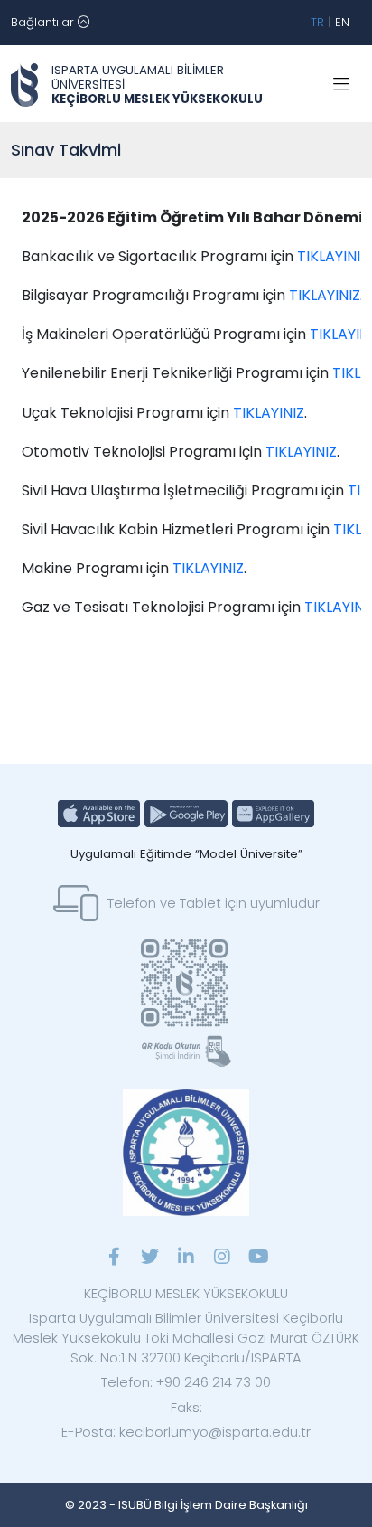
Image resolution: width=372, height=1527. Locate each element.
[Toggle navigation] (341, 85)
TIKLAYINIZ (332, 256)
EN (342, 22)
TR (317, 22)
